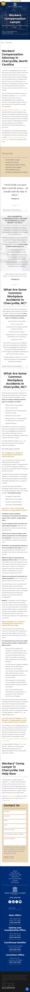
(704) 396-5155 (15, 1)
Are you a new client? (9, 829)
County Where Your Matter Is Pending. (13, 834)
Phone (6, 820)
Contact (15, 880)
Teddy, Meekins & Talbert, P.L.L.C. (13, 110)
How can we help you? (9, 838)
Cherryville (9, 42)
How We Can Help (15, 875)
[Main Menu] (3, 3)
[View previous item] (12, 205)
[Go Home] (3, 42)
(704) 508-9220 (15, 950)
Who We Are (15, 873)
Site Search (15, 882)
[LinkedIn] (13, 901)
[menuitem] (16, 160)
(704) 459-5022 (15, 937)
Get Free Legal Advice (11, 449)
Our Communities (15, 878)
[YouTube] (20, 901)
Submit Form (9, 857)
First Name (7, 811)
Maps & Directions (15, 924)
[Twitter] (16, 901)
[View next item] (18, 205)
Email (5, 825)
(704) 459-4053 (15, 962)
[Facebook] (9, 901)
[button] (27, 989)
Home (15, 871)
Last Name (7, 816)
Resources (15, 877)
